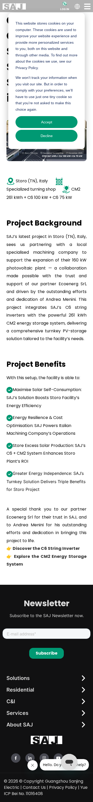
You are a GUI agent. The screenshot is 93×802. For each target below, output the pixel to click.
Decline (47, 136)
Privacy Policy (63, 787)
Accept (46, 122)
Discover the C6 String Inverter (46, 548)
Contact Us (34, 787)
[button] (87, 6)
